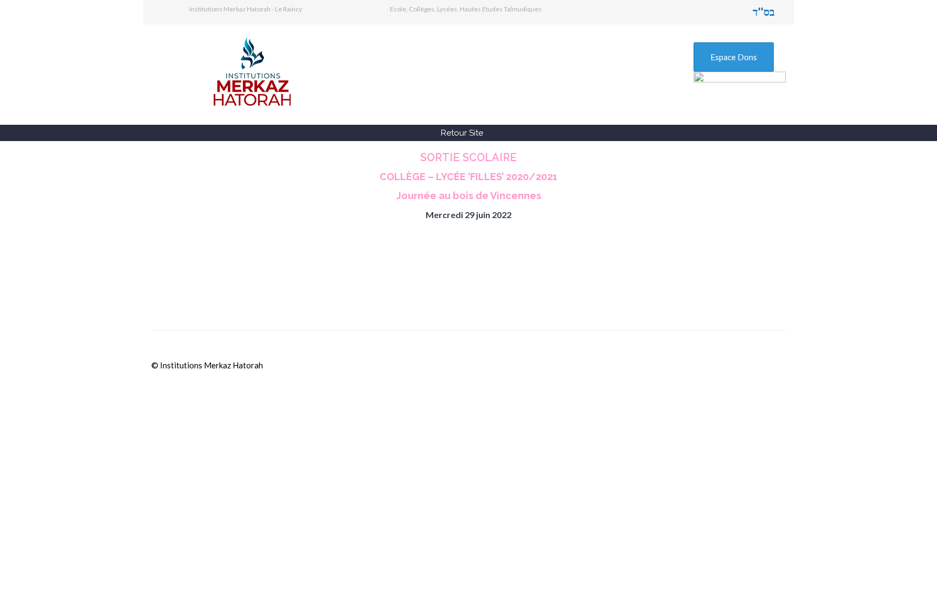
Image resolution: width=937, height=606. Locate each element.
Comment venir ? (434, 291)
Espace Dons (733, 57)
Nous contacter (647, 291)
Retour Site (462, 133)
